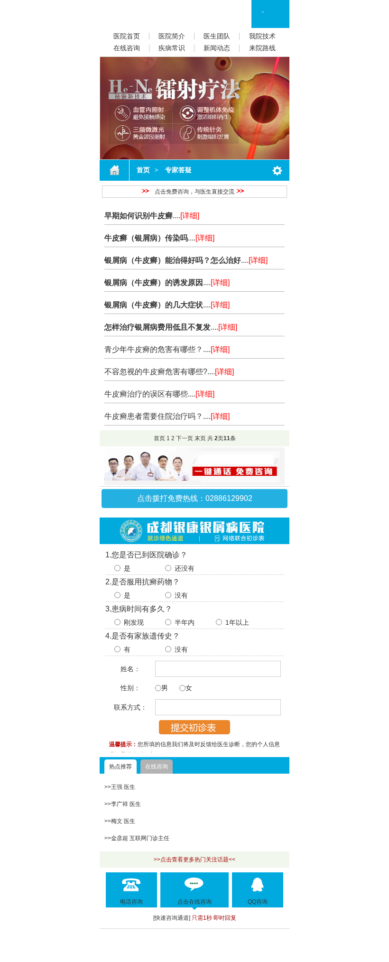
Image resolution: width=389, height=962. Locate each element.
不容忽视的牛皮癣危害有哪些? (155, 372)
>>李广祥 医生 (122, 804)
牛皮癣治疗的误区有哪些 (146, 394)
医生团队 (217, 36)
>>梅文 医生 (119, 821)
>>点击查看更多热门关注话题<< (194, 859)
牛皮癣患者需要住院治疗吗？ (153, 416)
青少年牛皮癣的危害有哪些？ (153, 349)
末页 (200, 438)
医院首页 (126, 36)
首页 (143, 170)
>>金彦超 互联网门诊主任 (136, 838)
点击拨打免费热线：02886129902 (194, 498)
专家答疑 (177, 170)
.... (186, 216)
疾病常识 (171, 48)
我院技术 (262, 36)
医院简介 (171, 36)
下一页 (184, 438)
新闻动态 (217, 48)
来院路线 (262, 48)
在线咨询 (126, 48)
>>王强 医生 (119, 787)
